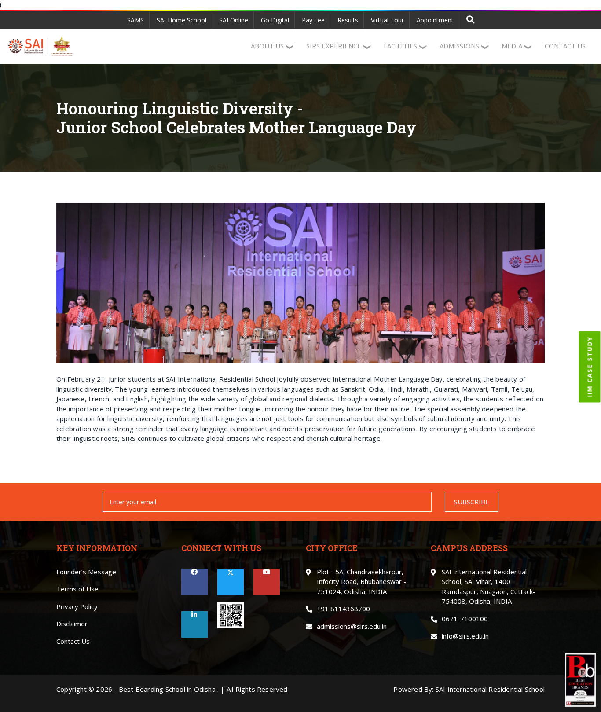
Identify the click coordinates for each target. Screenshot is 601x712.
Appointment (435, 20)
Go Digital (275, 20)
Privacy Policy (77, 606)
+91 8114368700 (343, 608)
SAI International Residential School (490, 689)
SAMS (135, 20)
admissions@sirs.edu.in (352, 626)
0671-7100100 (465, 618)
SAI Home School (181, 20)
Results (347, 20)
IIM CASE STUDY (590, 367)
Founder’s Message (86, 571)
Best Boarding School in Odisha (167, 689)
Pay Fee (313, 20)
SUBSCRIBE (471, 501)
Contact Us (73, 641)
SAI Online (233, 20)
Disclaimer (72, 623)
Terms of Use (77, 588)
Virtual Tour (387, 20)
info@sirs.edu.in (465, 635)
